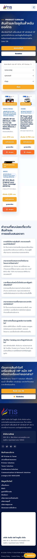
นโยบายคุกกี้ (5, 501)
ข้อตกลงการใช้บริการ (8, 508)
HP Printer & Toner (9, 456)
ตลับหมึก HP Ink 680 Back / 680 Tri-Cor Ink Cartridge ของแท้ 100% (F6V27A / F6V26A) (9, 124)
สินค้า (3, 488)
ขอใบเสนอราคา (9, 142)
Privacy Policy (5, 556)
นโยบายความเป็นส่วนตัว (9, 498)
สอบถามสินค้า (18, 48)
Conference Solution (9, 469)
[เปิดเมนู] (33, 7)
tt (14, 446)
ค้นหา (18, 87)
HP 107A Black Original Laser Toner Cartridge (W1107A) (9, 183)
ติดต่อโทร (18, 54)
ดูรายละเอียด (9, 147)
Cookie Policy (15, 556)
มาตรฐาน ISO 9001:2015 (10, 476)
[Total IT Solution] (7, 7)
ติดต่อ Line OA (18, 391)
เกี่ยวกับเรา (5, 485)
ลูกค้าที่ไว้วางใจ (6, 492)
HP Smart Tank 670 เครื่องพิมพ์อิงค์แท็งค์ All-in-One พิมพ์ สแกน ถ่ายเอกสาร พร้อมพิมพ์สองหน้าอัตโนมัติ (26, 122)
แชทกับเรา (30, 555)
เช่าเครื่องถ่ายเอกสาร (8, 460)
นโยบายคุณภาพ (6, 504)
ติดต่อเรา (4, 495)
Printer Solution (7, 463)
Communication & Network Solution (16, 472)
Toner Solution (7, 466)
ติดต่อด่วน (20, 397)
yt (7, 446)
